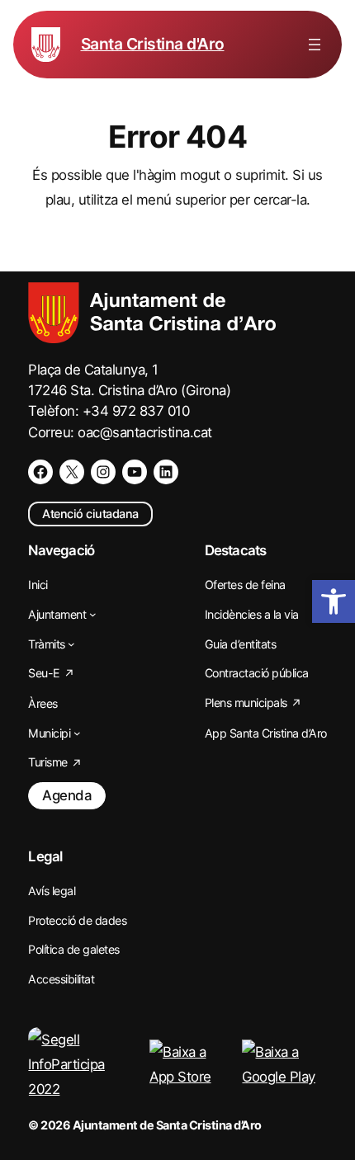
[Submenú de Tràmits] (71, 644)
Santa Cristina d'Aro (153, 44)
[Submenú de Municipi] (77, 733)
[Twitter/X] (71, 472)
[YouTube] (134, 472)
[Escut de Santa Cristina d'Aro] (45, 44)
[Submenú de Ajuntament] (93, 614)
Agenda (67, 795)
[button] (333, 601)
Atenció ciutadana (90, 514)
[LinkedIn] (166, 472)
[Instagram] (103, 472)
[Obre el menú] (314, 44)
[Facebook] (40, 472)
